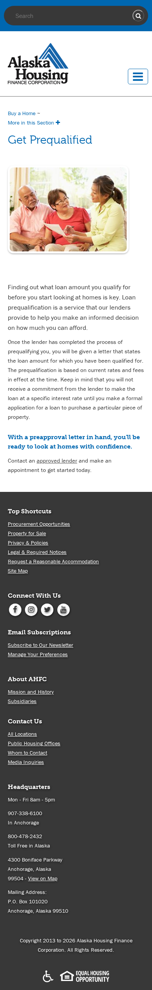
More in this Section (32, 122)
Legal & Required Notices (37, 552)
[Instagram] (31, 609)
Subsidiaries (22, 701)
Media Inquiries (26, 762)
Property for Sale (27, 533)
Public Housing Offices (34, 743)
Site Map (18, 570)
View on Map (42, 878)
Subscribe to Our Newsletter (40, 644)
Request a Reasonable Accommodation (53, 561)
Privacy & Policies (28, 542)
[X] (47, 609)
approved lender (57, 460)
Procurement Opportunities (39, 523)
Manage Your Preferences (38, 654)
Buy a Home (21, 113)
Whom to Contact (27, 752)
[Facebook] (15, 609)
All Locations (22, 733)
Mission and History (31, 691)
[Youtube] (63, 609)
